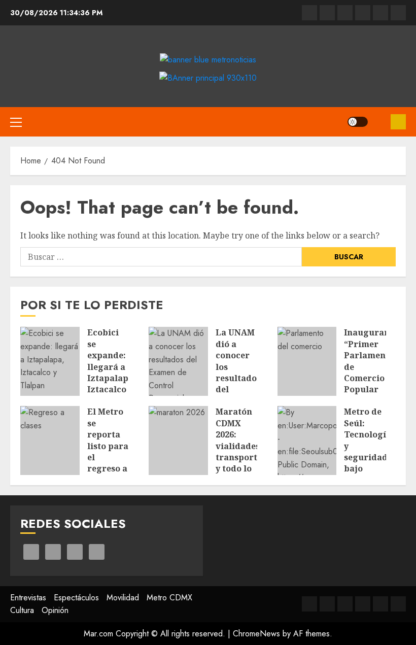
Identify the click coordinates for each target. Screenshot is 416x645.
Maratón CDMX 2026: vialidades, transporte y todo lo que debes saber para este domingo (239, 468)
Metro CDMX (169, 597)
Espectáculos (76, 597)
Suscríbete (398, 121)
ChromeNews (256, 633)
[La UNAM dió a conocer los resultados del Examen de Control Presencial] (178, 361)
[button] (16, 121)
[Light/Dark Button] (358, 122)
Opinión (55, 610)
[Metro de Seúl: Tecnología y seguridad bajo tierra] (307, 440)
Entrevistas (28, 597)
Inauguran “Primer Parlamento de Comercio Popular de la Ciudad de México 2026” (369, 389)
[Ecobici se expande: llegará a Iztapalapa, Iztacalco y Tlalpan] (50, 361)
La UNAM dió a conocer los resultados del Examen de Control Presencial (238, 383)
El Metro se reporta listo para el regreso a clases (107, 445)
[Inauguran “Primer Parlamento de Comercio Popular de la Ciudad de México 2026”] (307, 361)
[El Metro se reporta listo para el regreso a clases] (50, 440)
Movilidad (123, 597)
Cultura (22, 610)
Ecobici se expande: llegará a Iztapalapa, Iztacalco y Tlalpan (111, 366)
